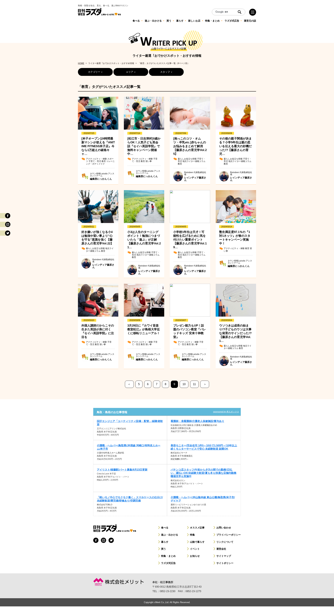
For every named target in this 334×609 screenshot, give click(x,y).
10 (184, 384)
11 (194, 384)
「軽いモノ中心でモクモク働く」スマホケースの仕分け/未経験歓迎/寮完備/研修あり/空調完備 (130, 499)
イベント (195, 548)
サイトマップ (223, 556)
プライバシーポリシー (228, 534)
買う (163, 548)
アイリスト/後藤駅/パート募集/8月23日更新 (122, 469)
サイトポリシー (224, 563)
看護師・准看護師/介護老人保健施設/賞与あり (197, 421)
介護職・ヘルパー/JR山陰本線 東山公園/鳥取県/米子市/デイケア (203, 499)
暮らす (164, 541)
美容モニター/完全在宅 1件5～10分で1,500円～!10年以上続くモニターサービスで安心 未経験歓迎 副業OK (204, 447)
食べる (164, 527)
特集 (192, 534)
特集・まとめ (168, 556)
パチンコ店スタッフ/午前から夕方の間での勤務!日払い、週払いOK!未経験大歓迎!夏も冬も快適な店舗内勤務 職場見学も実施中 (203, 473)
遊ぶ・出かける (169, 534)
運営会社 (221, 548)
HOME (81, 63)
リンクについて (224, 541)
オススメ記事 (197, 527)
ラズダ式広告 (168, 563)
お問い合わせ (223, 527)
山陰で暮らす (197, 541)
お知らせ (195, 556)
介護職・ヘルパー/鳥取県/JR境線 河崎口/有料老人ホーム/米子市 (128, 447)
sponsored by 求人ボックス (226, 412)
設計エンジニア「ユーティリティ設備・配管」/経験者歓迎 (130, 423)
